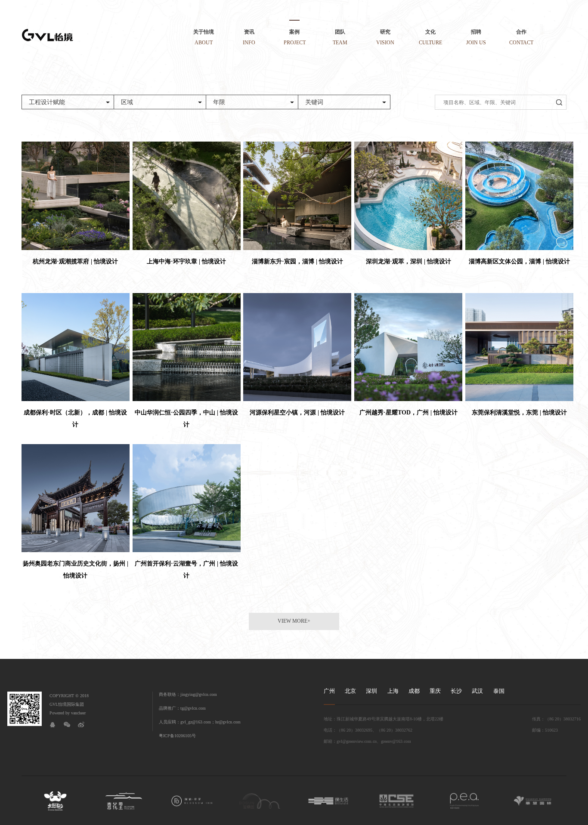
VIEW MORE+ (294, 621)
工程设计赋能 (47, 102)
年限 (219, 102)
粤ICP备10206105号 (177, 735)
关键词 (314, 102)
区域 (127, 102)
